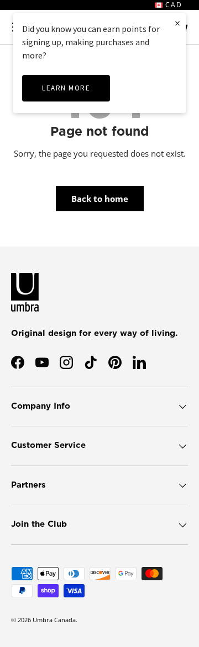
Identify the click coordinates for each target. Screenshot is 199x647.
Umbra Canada (54, 620)
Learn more (66, 88)
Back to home (99, 198)
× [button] (177, 23)
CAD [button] (172, 4)
